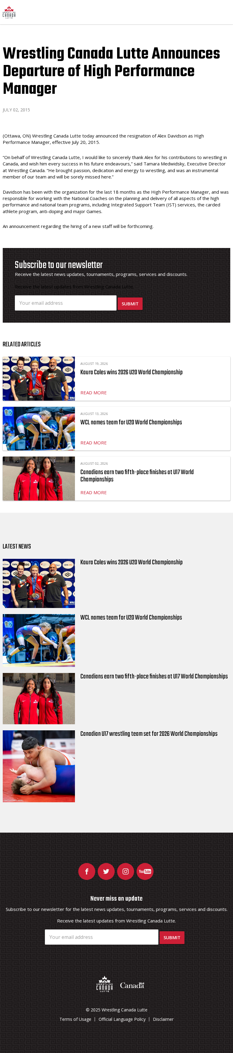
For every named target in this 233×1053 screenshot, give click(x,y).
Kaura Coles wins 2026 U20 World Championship (131, 372)
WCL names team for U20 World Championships (131, 422)
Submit (130, 304)
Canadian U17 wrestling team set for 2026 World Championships (149, 734)
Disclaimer (163, 1019)
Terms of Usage (75, 1019)
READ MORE (93, 392)
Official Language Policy (122, 1019)
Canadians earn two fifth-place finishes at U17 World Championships (137, 476)
